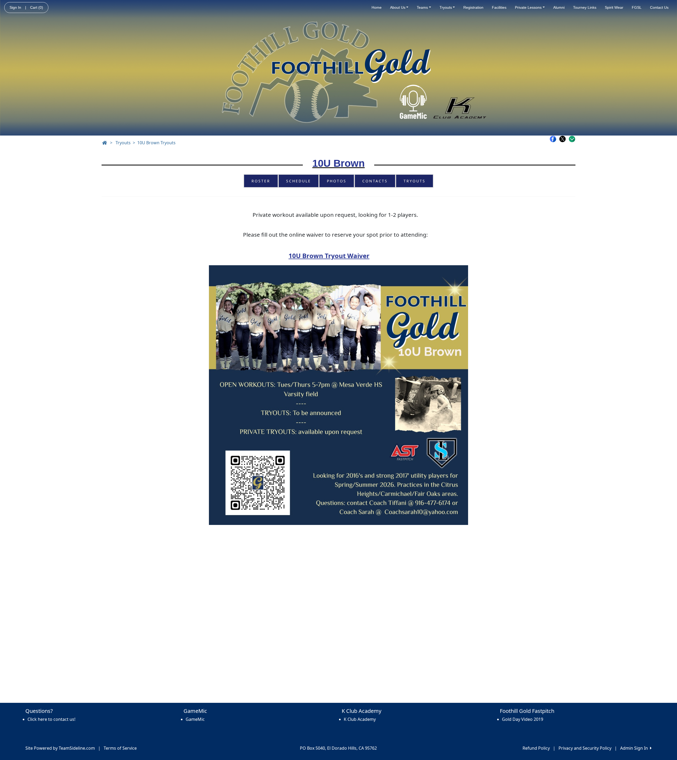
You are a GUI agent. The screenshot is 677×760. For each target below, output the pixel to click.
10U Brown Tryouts (156, 143)
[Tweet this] (563, 139)
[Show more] (572, 139)
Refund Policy (536, 748)
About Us (397, 7)
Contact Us (659, 7)
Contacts (375, 180)
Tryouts (446, 7)
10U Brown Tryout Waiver (329, 255)
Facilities (499, 7)
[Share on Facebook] (554, 139)
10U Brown (338, 163)
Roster (260, 180)
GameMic (195, 719)
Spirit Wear (614, 7)
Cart (36, 7)
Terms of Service (120, 748)
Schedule (298, 180)
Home (377, 7)
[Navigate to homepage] (104, 143)
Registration (473, 7)
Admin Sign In (635, 748)
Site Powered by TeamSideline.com (60, 748)
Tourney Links (584, 7)
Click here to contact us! (51, 719)
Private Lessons (528, 7)
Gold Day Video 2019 (522, 719)
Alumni (559, 7)
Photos (336, 180)
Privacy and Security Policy (585, 748)
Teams (422, 7)
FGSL (637, 7)
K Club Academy (360, 719)
